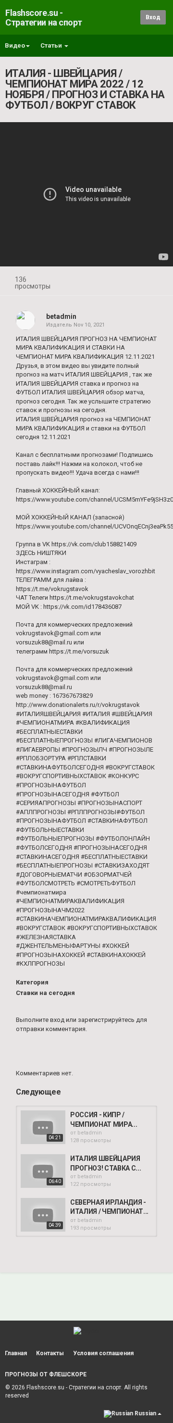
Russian (145, 1413)
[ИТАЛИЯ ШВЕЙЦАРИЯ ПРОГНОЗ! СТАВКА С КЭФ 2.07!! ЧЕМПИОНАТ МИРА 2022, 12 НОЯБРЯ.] (43, 1171)
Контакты (50, 1353)
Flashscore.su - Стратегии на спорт (43, 17)
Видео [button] (15, 45)
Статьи (51, 45)
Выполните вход (40, 1019)
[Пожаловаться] (157, 280)
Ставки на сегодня (45, 992)
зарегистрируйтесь (106, 1019)
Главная (16, 1353)
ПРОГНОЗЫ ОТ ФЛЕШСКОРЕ (45, 1374)
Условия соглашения (103, 1353)
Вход (153, 17)
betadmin (61, 316)
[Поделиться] (134, 280)
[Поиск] (131, 17)
